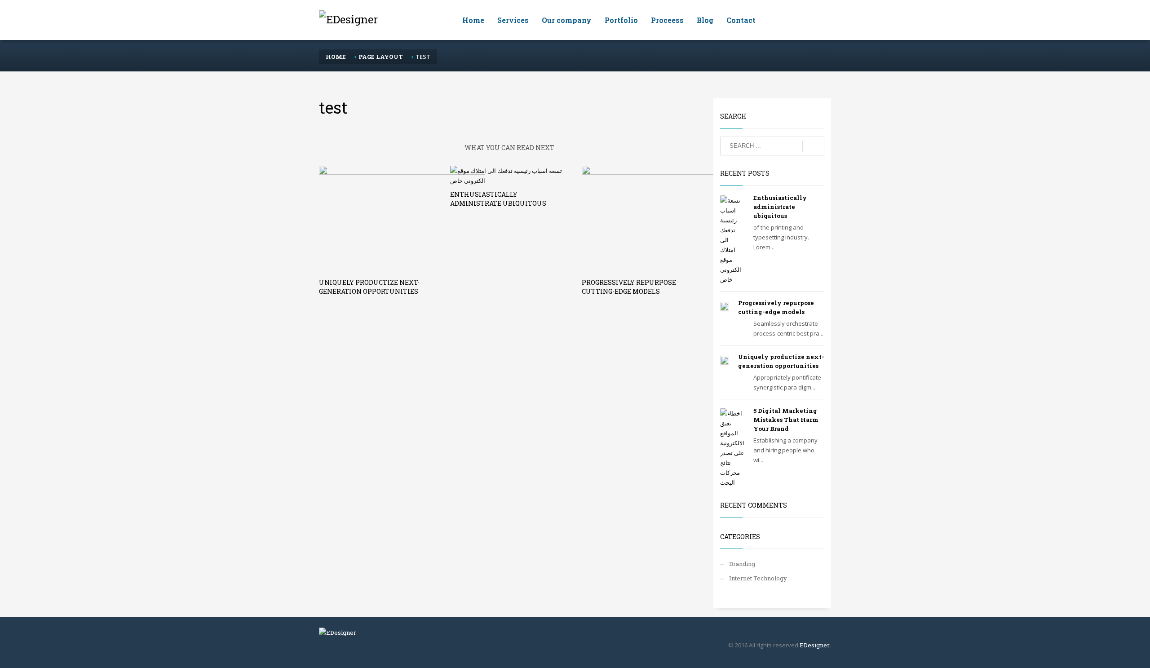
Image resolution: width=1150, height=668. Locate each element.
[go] (813, 146)
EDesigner (815, 645)
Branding (742, 564)
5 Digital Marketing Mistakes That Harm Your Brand (785, 420)
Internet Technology (758, 578)
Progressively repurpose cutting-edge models (629, 287)
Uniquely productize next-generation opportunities (369, 287)
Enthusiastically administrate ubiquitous (498, 199)
